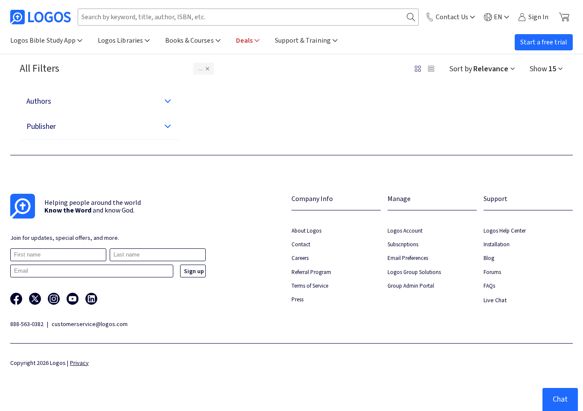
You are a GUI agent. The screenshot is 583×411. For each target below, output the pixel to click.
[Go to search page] (411, 17)
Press (297, 299)
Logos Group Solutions (414, 272)
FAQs (489, 285)
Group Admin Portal (411, 285)
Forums (492, 272)
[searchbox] (248, 17)
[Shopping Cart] (564, 17)
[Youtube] (73, 299)
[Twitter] (35, 299)
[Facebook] (16, 299)
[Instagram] (54, 299)
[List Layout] (431, 69)
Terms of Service (310, 285)
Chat (560, 399)
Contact (301, 244)
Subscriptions (403, 244)
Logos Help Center (505, 230)
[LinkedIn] (91, 299)
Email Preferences (408, 258)
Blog (489, 258)
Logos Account (405, 230)
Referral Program (311, 272)
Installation (497, 244)
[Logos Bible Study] (40, 17)
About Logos (306, 230)
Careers (300, 258)
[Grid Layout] (418, 69)
